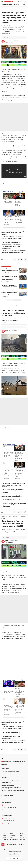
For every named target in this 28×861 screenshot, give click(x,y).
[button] (2, 1)
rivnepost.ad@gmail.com (18, 790)
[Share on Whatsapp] (14, 858)
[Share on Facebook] (7, 858)
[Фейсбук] (18, 844)
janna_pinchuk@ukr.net (6, 788)
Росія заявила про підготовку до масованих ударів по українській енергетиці (9, 278)
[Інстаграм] (24, 844)
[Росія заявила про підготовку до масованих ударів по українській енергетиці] (23, 277)
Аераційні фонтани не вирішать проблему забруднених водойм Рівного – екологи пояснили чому (13, 252)
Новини (4, 10)
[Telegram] (26, 844)
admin (6, 40)
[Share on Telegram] (17, 858)
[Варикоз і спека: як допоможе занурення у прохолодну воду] (23, 270)
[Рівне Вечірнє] (10, 1)
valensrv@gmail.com (6, 782)
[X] (20, 844)
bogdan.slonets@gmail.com (7, 785)
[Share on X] (10, 858)
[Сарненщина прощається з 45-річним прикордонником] (23, 286)
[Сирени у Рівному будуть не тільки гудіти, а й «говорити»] (23, 294)
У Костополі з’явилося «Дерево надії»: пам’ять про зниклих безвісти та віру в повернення (12, 238)
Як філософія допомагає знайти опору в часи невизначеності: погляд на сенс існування (13, 232)
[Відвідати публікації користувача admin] (3, 41)
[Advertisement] (14, 117)
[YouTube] (22, 844)
